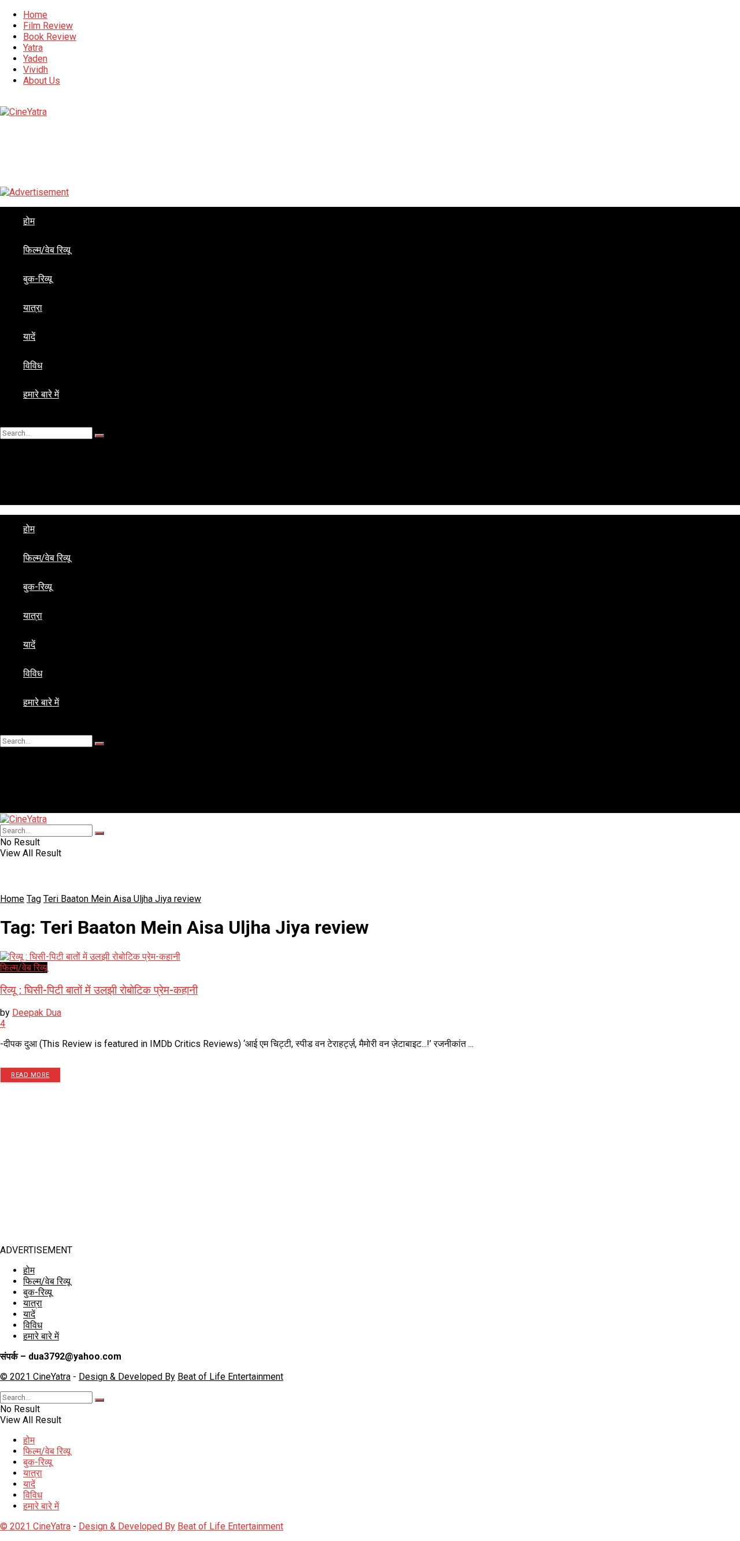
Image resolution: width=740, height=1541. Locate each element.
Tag (34, 898)
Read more (30, 1075)
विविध (32, 365)
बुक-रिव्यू (37, 278)
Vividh (35, 69)
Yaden (35, 58)
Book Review (49, 36)
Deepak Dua (36, 1012)
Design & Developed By (127, 1376)
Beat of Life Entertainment (230, 1376)
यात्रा (32, 307)
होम (29, 221)
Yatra (33, 47)
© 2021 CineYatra (35, 1376)
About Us (41, 80)
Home (35, 14)
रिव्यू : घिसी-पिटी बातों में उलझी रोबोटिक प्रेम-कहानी (99, 990)
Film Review (48, 25)
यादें (29, 336)
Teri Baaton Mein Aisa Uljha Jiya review (122, 898)
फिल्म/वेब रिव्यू (47, 249)
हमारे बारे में (41, 394)
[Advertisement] (347, 1164)
